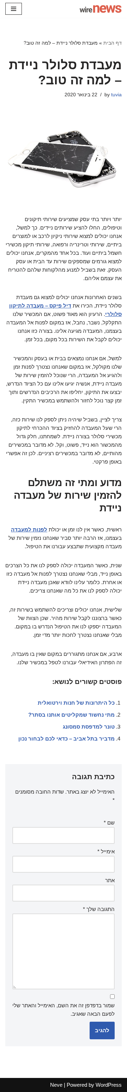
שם (109, 823)
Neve (56, 1085)
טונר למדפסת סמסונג (89, 727)
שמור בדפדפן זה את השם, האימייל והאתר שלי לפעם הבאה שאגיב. (63, 1009)
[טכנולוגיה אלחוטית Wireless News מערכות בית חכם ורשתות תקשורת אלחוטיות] (100, 9)
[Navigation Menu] (13, 9)
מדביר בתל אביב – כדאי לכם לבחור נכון (66, 739)
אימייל (106, 851)
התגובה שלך (99, 909)
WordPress (109, 1085)
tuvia (116, 94)
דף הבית (112, 43)
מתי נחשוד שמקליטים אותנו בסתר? (71, 715)
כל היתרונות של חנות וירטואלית (76, 703)
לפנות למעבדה (29, 529)
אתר (110, 880)
